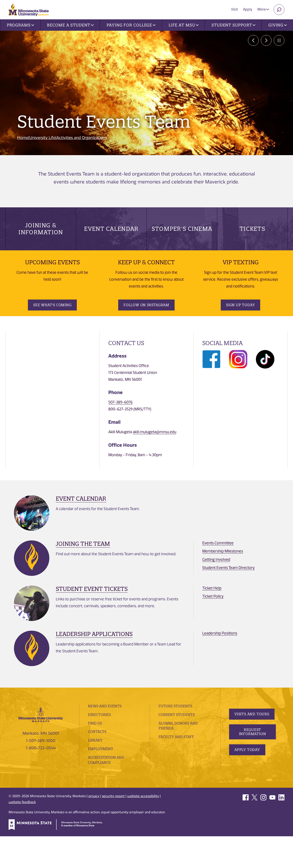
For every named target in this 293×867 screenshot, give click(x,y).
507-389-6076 (120, 402)
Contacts (97, 731)
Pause (279, 40)
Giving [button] (275, 25)
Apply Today (247, 750)
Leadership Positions (219, 633)
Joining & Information (40, 229)
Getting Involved (216, 559)
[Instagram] (238, 359)
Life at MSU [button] (182, 25)
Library (95, 740)
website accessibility (143, 796)
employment (100, 749)
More (262, 9)
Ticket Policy (213, 596)
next (266, 40)
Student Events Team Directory (228, 568)
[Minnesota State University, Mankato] (41, 714)
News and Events (104, 706)
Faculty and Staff (176, 737)
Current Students (177, 715)
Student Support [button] (231, 25)
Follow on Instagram (146, 305)
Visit (234, 9)
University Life (42, 137)
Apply (247, 9)
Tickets (252, 228)
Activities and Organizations (81, 137)
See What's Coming (52, 305)
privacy (93, 796)
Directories (99, 715)
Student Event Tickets (92, 588)
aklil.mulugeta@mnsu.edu (154, 432)
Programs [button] (19, 25)
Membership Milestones (222, 551)
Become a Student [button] (68, 25)
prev (253, 40)
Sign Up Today (240, 305)
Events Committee (218, 543)
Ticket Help (211, 588)
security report (113, 796)
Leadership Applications (94, 634)
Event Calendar (111, 228)
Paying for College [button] (129, 25)
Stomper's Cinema (182, 228)
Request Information (252, 732)
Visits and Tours (251, 714)
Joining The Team (83, 543)
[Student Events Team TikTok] (265, 359)
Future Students (175, 706)
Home (22, 137)
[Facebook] (211, 359)
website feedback (22, 802)
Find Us (95, 723)
